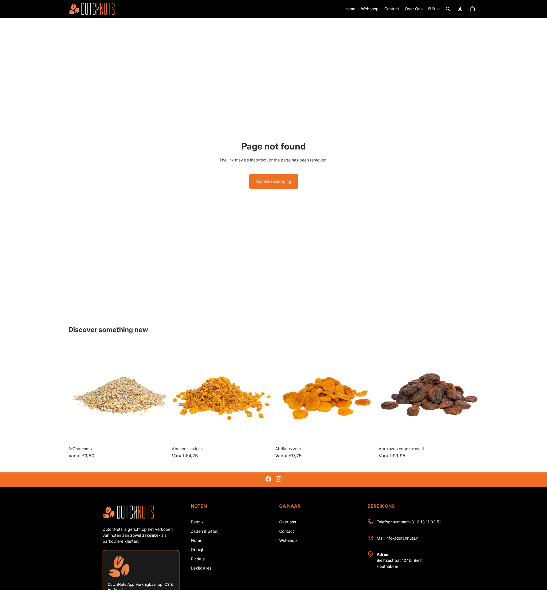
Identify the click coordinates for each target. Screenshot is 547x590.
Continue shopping (273, 181)
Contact (286, 531)
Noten (196, 540)
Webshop (288, 540)
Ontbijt (197, 549)
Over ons (287, 521)
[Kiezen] (159, 434)
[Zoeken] (448, 9)
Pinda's (198, 558)
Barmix (197, 521)
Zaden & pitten (205, 531)
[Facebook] (268, 479)
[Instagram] (278, 479)
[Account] (460, 9)
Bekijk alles (201, 568)
